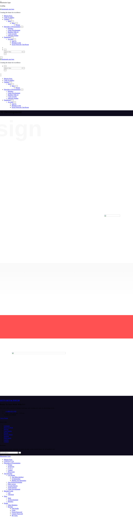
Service (6, 429)
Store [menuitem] (9, 498)
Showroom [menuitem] (11, 472)
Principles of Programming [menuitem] (12, 463)
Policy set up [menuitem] (12, 484)
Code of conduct (9, 17)
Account (10, 39)
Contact (6, 441)
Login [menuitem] (13, 510)
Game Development (14, 30)
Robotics (10, 28)
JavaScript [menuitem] (11, 466)
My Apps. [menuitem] (15, 515)
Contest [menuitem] (10, 470)
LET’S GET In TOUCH (10, 400)
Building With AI (13, 32)
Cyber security (12, 34)
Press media (7, 438)
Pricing (18, 25)
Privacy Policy (8, 434)
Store (13, 23)
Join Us (14, 41)
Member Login (16, 43)
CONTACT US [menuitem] (9, 461)
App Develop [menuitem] (8, 473)
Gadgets (6, 19)
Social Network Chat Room (20, 44)
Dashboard (7, 37)
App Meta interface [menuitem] (18, 477)
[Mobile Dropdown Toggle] (10, 19)
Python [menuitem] (10, 465)
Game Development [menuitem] (14, 489)
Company (7, 426)
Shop (9, 21)
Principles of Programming (12, 26)
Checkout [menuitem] (11, 494)
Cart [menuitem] (9, 493)
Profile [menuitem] (6, 503)
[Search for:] (13, 52)
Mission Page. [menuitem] (8, 459)
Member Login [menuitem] (8, 491)
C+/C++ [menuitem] (10, 468)
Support (6, 436)
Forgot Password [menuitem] (17, 512)
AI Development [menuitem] (13, 500)
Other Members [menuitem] (12, 505)
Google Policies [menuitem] (13, 486)
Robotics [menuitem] (10, 501)
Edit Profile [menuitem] (15, 508)
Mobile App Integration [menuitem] (19, 480)
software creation (13, 35)
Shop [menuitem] (5, 496)
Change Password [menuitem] (17, 514)
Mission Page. (8, 16)
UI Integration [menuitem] (16, 479)
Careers (6, 440)
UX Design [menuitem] (11, 475)
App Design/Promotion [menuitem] (15, 482)
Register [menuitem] (10, 507)
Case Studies (8, 431)
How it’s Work (8, 427)
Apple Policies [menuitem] (12, 487)
